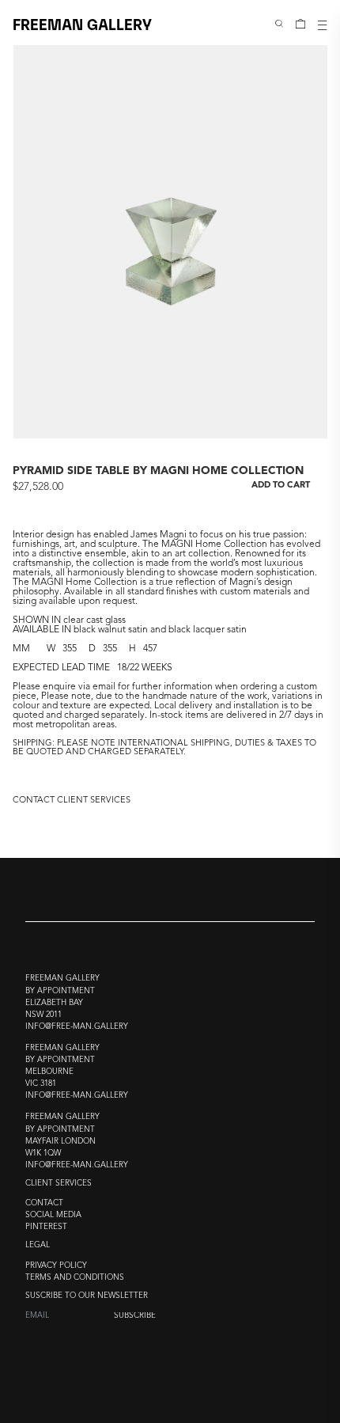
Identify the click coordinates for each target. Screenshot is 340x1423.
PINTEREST (46, 1227)
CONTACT (44, 1203)
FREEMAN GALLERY (82, 23)
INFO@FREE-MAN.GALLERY (76, 1027)
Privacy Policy (56, 1266)
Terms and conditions (74, 1277)
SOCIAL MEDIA (53, 1215)
